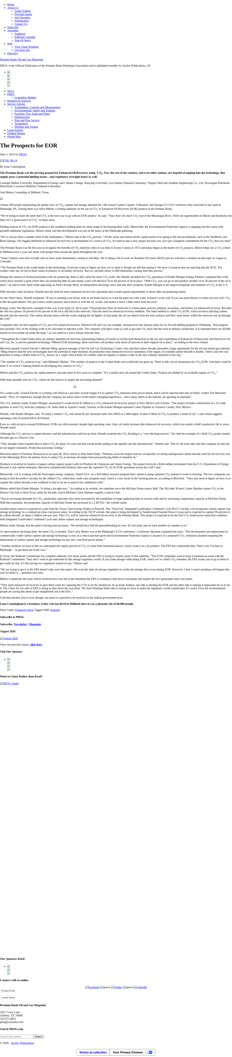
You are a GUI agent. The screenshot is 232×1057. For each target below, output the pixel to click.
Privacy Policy (8, 990)
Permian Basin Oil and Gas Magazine (21, 59)
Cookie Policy (8, 997)
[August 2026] (9, 638)
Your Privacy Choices (128, 1052)
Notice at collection (93, 1052)
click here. (36, 644)
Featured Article (24, 609)
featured (55, 609)
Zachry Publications (22, 1043)
